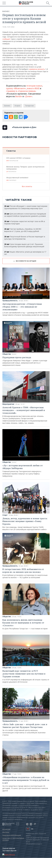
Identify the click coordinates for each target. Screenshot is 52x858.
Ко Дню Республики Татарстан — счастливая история (25, 624)
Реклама (5, 832)
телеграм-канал (34, 85)
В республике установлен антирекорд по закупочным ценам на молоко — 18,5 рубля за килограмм (24, 573)
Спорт (4, 515)
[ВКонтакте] (6, 117)
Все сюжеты (27, 186)
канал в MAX (33, 88)
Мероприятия (8, 404)
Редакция (6, 829)
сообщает (6, 39)
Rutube (18, 96)
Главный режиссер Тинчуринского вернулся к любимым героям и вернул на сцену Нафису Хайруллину (22, 470)
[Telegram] (21, 117)
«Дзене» (28, 96)
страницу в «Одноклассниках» (21, 91)
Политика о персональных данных (13, 839)
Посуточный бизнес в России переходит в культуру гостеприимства (24, 237)
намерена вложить (37, 69)
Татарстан (29, 105)
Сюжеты (11, 150)
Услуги (17, 105)
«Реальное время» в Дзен (24, 127)
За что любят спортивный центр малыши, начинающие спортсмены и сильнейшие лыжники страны (24, 729)
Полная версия (8, 848)
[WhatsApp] (16, 117)
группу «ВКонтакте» (16, 88)
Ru (28, 829)
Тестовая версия (9, 850)
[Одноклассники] (11, 117)
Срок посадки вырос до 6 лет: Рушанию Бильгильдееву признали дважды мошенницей (24, 245)
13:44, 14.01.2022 (8, 27)
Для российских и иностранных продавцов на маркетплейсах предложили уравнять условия (25, 215)
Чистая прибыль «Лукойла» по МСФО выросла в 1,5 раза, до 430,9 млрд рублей (22, 230)
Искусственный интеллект (17, 179)
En (32, 829)
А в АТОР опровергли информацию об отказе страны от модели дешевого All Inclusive (25, 676)
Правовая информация (11, 835)
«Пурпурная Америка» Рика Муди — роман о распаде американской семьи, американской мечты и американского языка (24, 361)
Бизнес (6, 11)
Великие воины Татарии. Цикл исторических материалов (25, 169)
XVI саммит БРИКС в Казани (18, 159)
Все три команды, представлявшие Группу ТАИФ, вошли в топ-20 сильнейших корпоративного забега (25, 524)
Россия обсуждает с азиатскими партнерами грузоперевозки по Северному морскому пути (25, 207)
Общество (6, 354)
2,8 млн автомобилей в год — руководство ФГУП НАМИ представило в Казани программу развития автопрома (25, 309)
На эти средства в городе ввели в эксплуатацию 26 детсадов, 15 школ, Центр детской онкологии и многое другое (25, 784)
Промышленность (10, 301)
